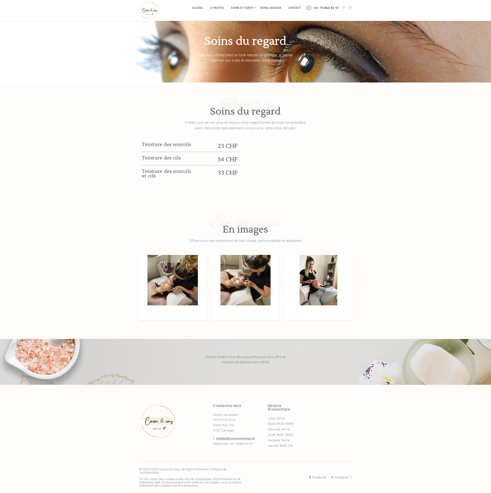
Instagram (341, 477)
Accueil (197, 7)
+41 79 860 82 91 (326, 8)
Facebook (318, 477)
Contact (294, 7)
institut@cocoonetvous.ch (235, 438)
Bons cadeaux (270, 7)
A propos (217, 7)
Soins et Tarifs (242, 7)
